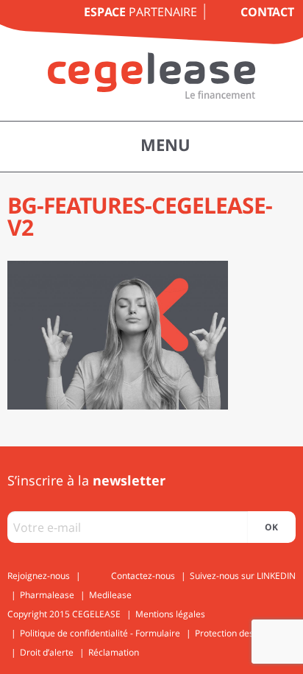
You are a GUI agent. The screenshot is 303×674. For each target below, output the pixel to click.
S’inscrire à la (86, 480)
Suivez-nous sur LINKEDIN (243, 575)
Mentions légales (170, 614)
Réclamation (113, 652)
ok (271, 527)
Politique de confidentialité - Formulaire (100, 633)
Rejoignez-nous (38, 575)
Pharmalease (47, 595)
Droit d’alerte (47, 652)
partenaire (140, 12)
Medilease (110, 595)
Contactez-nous (143, 575)
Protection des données (243, 633)
